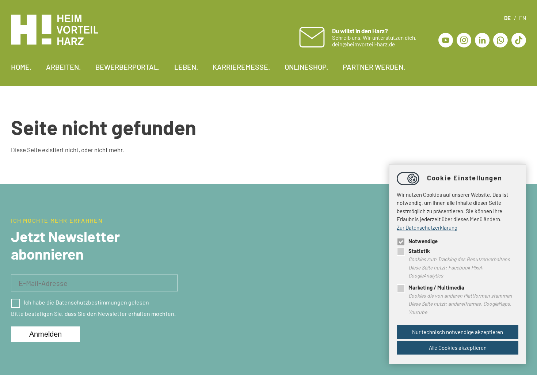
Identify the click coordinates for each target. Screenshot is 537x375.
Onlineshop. (306, 66)
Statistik (419, 251)
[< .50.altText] (482, 39)
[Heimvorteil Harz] (54, 42)
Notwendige (423, 241)
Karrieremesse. (241, 66)
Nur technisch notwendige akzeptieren (457, 332)
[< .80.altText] (518, 39)
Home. (21, 66)
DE (507, 18)
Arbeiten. (63, 66)
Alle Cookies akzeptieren (458, 347)
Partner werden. (374, 66)
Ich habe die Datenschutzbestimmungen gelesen (86, 302)
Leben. (186, 66)
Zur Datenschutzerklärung (427, 227)
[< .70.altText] (500, 39)
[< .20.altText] (445, 39)
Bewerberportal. (127, 66)
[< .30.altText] (464, 39)
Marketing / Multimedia (436, 287)
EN (522, 18)
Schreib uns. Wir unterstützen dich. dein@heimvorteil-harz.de (374, 37)
